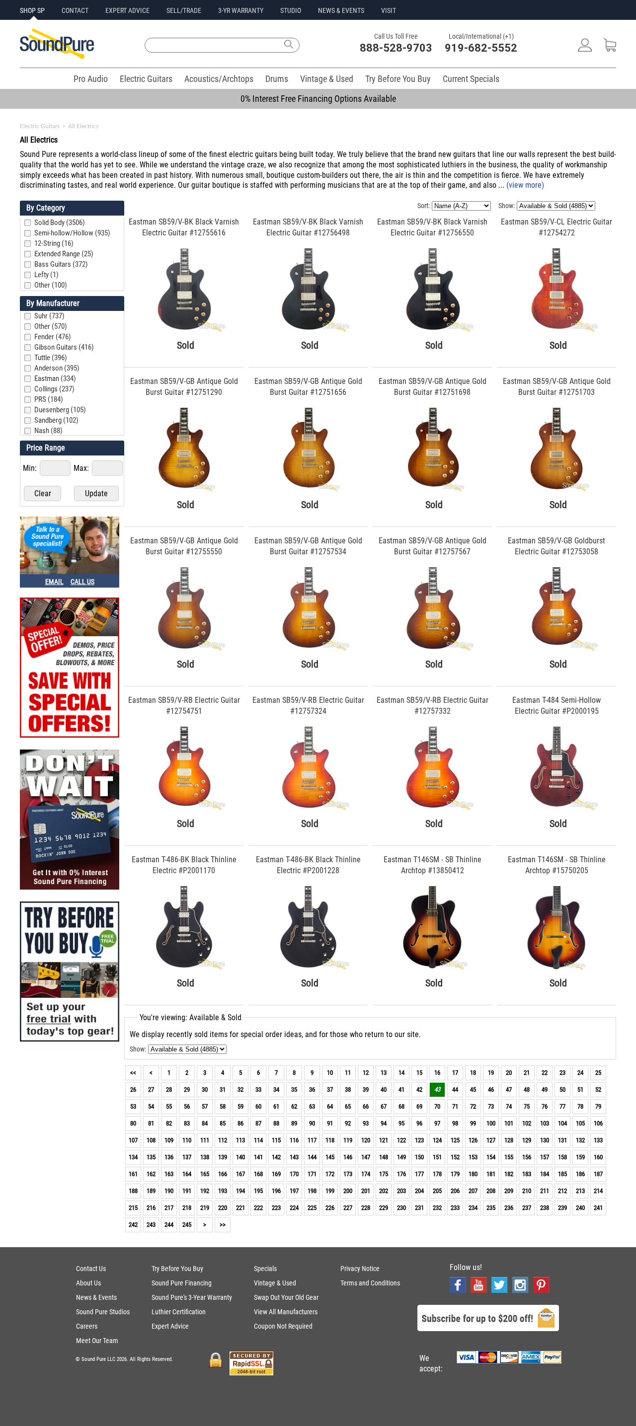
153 (473, 1157)
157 (544, 1157)
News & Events (96, 1297)
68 (401, 1106)
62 (294, 1106)
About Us (88, 1283)
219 (204, 1207)
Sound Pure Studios (103, 1312)
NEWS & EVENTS (341, 10)
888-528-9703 (396, 48)
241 (598, 1207)
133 (598, 1140)
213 (580, 1191)
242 (133, 1224)
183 (526, 1174)
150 (419, 1157)
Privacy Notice (360, 1269)
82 (169, 1123)
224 (294, 1207)
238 (544, 1207)
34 (276, 1089)
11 (348, 1072)
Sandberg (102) (56, 420)
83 (187, 1123)
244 (168, 1224)
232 (437, 1207)
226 (329, 1207)
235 (490, 1207)
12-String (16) (54, 243)
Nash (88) (48, 430)
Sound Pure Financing (182, 1283)
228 (365, 1207)
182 (508, 1174)
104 (562, 1123)
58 (223, 1106)
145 (329, 1157)
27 (151, 1089)
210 (526, 1191)
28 (169, 1089)
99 (473, 1123)
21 (527, 1072)
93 (366, 1123)
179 (455, 1174)
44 (455, 1089)
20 (509, 1072)
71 (455, 1106)
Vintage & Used (326, 79)
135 (151, 1157)
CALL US (82, 582)
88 (276, 1123)
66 (366, 1106)
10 (330, 1072)
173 (347, 1174)
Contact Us (91, 1269)
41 (401, 1089)
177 (419, 1174)
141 (258, 1157)
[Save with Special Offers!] (69, 669)
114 (258, 1140)
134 (133, 1157)
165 (204, 1174)
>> (223, 1224)
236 (508, 1207)
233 (455, 1207)
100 (490, 1123)
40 (384, 1089)
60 (258, 1106)
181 (490, 1174)
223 (276, 1207)
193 (222, 1191)
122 (401, 1140)
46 (491, 1089)
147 (365, 1157)
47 (509, 1089)
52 (598, 1089)
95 (401, 1123)
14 (401, 1072)
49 (545, 1089)
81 (151, 1123)
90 (312, 1123)
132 (580, 1140)
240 (580, 1207)
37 (330, 1089)
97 (437, 1123)
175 (383, 1174)
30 (205, 1089)
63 (312, 1106)
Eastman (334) (55, 378)
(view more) (525, 185)
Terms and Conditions (370, 1283)
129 (526, 1140)
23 (562, 1072)
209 (508, 1191)
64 (330, 1106)
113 (240, 1140)
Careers (86, 1326)
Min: (31, 468)
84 (205, 1123)
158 (562, 1157)
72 (473, 1106)
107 (133, 1140)
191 (186, 1191)
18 (473, 1072)
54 (151, 1106)
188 (133, 1191)
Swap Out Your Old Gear (286, 1297)
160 (598, 1157)
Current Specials (471, 79)
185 (562, 1174)
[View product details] (184, 330)
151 (437, 1157)
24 (580, 1072)
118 (329, 1140)
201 (365, 1191)
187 (598, 1174)
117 (312, 1140)
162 (151, 1174)
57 (205, 1106)
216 (151, 1207)
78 (580, 1106)
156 (526, 1157)
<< (133, 1072)
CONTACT (75, 10)
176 (401, 1174)
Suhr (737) (49, 315)
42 (419, 1089)
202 (383, 1191)
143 (294, 1157)
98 (455, 1123)
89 (294, 1123)
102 (526, 1123)
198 (312, 1191)
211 (544, 1191)
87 (258, 1123)
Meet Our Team (97, 1341)
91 (330, 1123)
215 (133, 1207)
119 (347, 1140)
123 (419, 1140)
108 (151, 1140)
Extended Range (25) (63, 253)
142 (276, 1157)
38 (348, 1089)
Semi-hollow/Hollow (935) (72, 232)
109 (168, 1140)
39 (366, 1089)
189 (151, 1191)
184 (544, 1174)
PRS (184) (48, 399)
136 (168, 1157)
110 (186, 1140)
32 (240, 1089)
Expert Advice (170, 1326)
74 (509, 1106)
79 (598, 1106)
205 (437, 1191)
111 (204, 1140)
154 (490, 1157)
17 (455, 1072)
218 (186, 1207)
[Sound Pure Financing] (69, 821)
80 (133, 1123)
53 (133, 1106)
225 (312, 1207)
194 (240, 1191)
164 (186, 1174)
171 (312, 1174)
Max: (82, 468)
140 (240, 1157)
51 (580, 1089)
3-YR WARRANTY (240, 10)
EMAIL (54, 582)
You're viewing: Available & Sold (190, 1017)
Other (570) (50, 326)
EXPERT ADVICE (127, 10)
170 (294, 1174)
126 (473, 1140)
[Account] (585, 49)
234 (473, 1207)
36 (312, 1089)
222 (258, 1207)
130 (544, 1140)
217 (168, 1207)
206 (455, 1191)
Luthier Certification (179, 1312)
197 (294, 1191)
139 (222, 1157)
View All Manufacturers (286, 1312)
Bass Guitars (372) (61, 264)
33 (258, 1089)
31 (223, 1089)
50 (562, 1089)
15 (419, 1072)
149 (401, 1157)
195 (258, 1191)
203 (401, 1191)
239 (562, 1207)
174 (365, 1174)
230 (401, 1207)
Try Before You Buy (398, 79)
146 (347, 1157)
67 (384, 1106)
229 (383, 1207)
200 (347, 1191)
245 (186, 1224)
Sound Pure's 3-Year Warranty (192, 1297)
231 (419, 1207)
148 (383, 1157)
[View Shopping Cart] (610, 49)
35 (294, 1089)
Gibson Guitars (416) (64, 347)
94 (384, 1123)
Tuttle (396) (50, 357)
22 (545, 1072)
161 (133, 1174)
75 (527, 1106)
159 (580, 1157)
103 (544, 1123)
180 (473, 1174)
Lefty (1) (46, 274)
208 (490, 1191)
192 (204, 1191)
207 (473, 1191)
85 (223, 1123)
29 (187, 1089)
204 (419, 1191)
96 (419, 1123)
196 (276, 1191)
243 (151, 1224)
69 (419, 1106)
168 (258, 1174)
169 (276, 1174)
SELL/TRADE (183, 10)
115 (276, 1140)
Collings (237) (54, 388)
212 (562, 1191)
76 (545, 1106)
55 (169, 1106)
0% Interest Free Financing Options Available (318, 98)
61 (276, 1106)
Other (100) (50, 285)
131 (562, 1140)
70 (437, 1106)
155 (508, 1157)
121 (383, 1140)
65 (348, 1106)
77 (562, 1106)
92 (348, 1123)
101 (508, 1123)
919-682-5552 (481, 48)
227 (347, 1207)
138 (204, 1157)
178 (437, 1174)
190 (168, 1191)
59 (240, 1106)
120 (365, 1140)
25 (598, 1072)
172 (329, 1174)
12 (366, 1072)
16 (437, 1072)
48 (527, 1089)
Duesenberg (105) (60, 409)
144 (312, 1157)
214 (598, 1191)
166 (222, 1174)
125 (455, 1140)
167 (240, 1174)
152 (455, 1157)
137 (186, 1157)
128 (508, 1140)
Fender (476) (52, 336)
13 (384, 1072)
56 (187, 1106)
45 (473, 1089)
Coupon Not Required (283, 1326)
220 (222, 1207)
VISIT (388, 10)
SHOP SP (32, 10)
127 (490, 1140)
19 (491, 1072)
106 (598, 1123)
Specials (265, 1269)
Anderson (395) (57, 368)
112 (222, 1140)
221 (240, 1207)
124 (437, 1140)
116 (294, 1140)
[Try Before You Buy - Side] (69, 972)
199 (329, 1191)
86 (240, 1123)
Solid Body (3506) (59, 222)
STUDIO (290, 10)
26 (133, 1089)
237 (526, 1207)
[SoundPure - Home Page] (57, 56)
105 (580, 1123)
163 (168, 1174)
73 (491, 1106)
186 (580, 1174)
